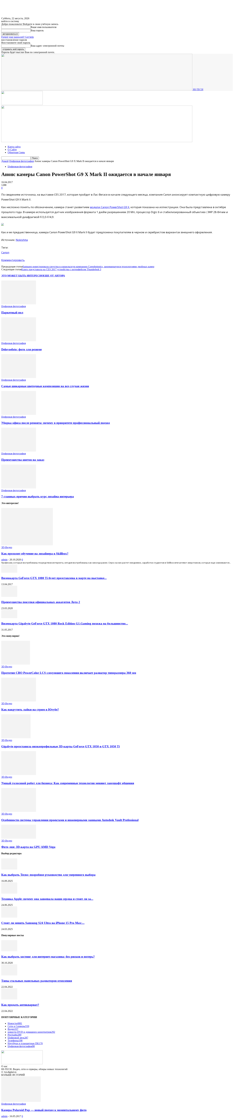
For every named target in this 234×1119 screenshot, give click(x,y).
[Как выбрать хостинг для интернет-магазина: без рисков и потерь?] (9, 950)
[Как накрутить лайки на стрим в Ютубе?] (18, 700)
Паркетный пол (12, 312)
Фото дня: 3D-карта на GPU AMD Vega (28, 847)
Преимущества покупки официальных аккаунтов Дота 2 (40, 602)
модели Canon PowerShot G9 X (109, 207)
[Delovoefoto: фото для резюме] (18, 340)
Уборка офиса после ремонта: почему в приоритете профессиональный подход (55, 423)
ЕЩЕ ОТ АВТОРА (54, 275)
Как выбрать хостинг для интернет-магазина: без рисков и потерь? (48, 956)
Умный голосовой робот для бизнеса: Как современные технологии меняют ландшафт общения (67, 783)
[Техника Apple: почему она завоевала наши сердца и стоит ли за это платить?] (9, 892)
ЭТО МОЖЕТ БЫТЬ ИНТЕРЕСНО (22, 275)
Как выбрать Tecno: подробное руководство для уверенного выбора (48, 874)
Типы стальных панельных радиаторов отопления (36, 980)
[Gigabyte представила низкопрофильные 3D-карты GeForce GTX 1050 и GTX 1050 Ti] (16, 737)
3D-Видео (6, 547)
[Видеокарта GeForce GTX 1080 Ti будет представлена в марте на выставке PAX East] (9, 571)
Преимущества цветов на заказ (22, 459)
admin (4, 559)
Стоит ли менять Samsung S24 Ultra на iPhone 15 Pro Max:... (43, 923)
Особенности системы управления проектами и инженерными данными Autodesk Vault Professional (69, 820)
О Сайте (12, 149)
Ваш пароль (37, 30)
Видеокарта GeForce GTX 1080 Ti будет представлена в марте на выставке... (54, 578)
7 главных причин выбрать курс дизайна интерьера (37, 496)
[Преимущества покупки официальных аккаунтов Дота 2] (9, 596)
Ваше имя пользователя (43, 27)
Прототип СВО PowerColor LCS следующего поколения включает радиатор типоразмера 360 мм (68, 672)
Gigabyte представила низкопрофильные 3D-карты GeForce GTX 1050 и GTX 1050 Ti (60, 746)
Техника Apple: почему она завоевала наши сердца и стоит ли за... (47, 899)
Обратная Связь (16, 152)
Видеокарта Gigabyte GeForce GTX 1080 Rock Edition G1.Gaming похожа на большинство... (64, 623)
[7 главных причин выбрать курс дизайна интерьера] (18, 487)
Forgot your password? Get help (17, 37)
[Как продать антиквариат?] (9, 998)
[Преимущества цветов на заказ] (18, 450)
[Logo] (22, 104)
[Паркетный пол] (18, 303)
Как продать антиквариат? (20, 1004)
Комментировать (13, 260)
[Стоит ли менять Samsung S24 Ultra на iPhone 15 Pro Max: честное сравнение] (9, 916)
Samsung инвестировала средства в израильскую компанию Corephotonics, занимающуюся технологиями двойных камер (88, 266)
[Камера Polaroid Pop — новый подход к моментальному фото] (21, 1101)
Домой (5, 161)
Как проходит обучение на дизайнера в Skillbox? (34, 553)
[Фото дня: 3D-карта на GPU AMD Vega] (18, 837)
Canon (5, 252)
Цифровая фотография (21, 161)
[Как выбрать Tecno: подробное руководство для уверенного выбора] (9, 868)
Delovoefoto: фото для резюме (21, 349)
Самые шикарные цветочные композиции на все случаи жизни (45, 386)
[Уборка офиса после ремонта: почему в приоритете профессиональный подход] (18, 414)
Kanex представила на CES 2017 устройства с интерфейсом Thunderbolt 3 (61, 269)
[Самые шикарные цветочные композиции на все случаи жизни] (18, 377)
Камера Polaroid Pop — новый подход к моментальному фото (44, 1110)
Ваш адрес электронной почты (47, 45)
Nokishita (22, 240)
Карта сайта (14, 146)
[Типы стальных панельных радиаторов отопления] (9, 974)
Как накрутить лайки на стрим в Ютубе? (30, 709)
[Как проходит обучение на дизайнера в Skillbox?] (27, 544)
